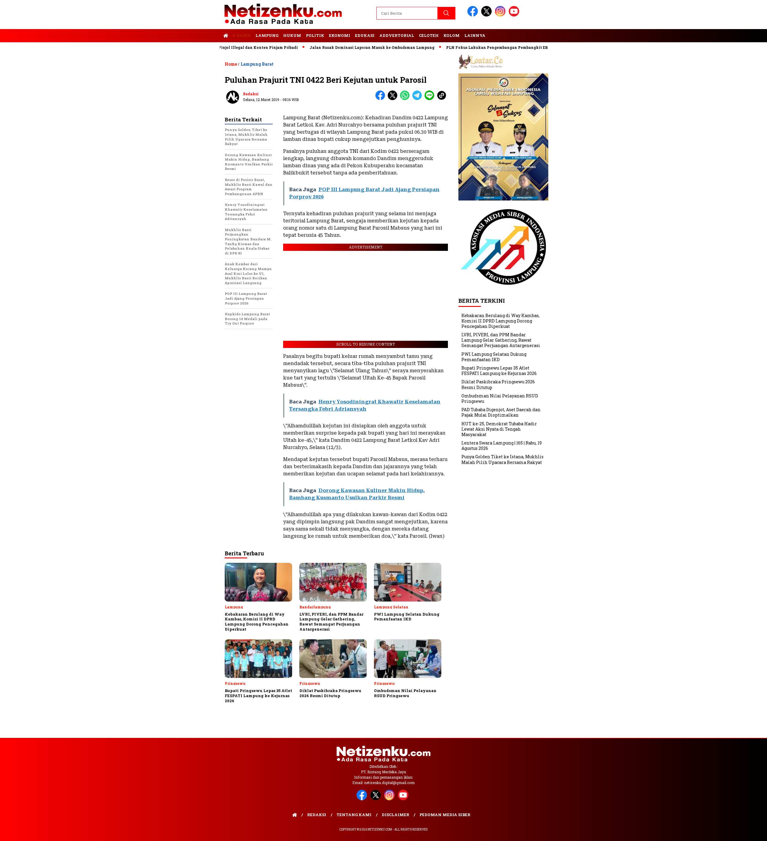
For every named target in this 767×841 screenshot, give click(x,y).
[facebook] (473, 15)
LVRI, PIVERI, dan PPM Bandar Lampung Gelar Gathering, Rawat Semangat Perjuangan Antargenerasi (500, 340)
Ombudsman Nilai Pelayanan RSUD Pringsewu (499, 398)
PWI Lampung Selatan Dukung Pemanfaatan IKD (493, 356)
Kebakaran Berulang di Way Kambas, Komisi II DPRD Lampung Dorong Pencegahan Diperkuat (500, 320)
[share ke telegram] (418, 99)
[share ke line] (431, 99)
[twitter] (487, 15)
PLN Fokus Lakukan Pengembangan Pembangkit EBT (473, 47)
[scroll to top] (739, 832)
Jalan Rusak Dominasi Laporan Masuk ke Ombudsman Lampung (346, 47)
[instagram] (501, 15)
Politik (315, 35)
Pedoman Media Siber (444, 814)
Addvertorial (396, 35)
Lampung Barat (257, 64)
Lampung (267, 35)
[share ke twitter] (394, 99)
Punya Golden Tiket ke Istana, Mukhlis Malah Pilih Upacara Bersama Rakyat (502, 459)
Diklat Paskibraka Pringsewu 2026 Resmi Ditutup (498, 384)
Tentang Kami (354, 814)
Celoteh (429, 35)
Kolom (451, 35)
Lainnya (474, 35)
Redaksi (251, 93)
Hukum (292, 35)
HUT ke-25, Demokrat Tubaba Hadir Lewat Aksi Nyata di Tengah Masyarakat (499, 428)
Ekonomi (339, 35)
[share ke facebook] (381, 99)
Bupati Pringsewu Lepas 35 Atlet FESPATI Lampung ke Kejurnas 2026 (499, 370)
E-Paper (242, 35)
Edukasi (365, 35)
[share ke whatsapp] (406, 99)
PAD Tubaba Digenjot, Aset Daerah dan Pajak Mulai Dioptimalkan (500, 412)
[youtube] (515, 15)
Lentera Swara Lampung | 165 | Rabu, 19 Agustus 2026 (501, 445)
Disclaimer (395, 814)
